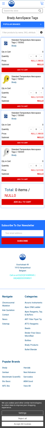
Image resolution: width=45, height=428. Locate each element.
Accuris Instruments (33, 302)
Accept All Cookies (22, 424)
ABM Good (28, 381)
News (4, 319)
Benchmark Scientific (11, 377)
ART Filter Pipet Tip (33, 319)
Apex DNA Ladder (32, 307)
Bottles (28, 340)
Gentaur (5, 372)
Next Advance (30, 372)
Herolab (27, 368)
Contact (5, 315)
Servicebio (28, 377)
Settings (22, 413)
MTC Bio (6, 386)
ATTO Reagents (31, 324)
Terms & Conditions (22, 399)
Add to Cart (22, 70)
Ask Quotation (8, 310)
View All (27, 386)
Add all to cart (22, 202)
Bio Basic (6, 381)
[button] (41, 32)
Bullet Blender (31, 349)
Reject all (22, 418)
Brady (4, 368)
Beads (27, 328)
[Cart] (42, 3)
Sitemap (6, 324)
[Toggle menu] (3, 3)
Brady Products (31, 345)
